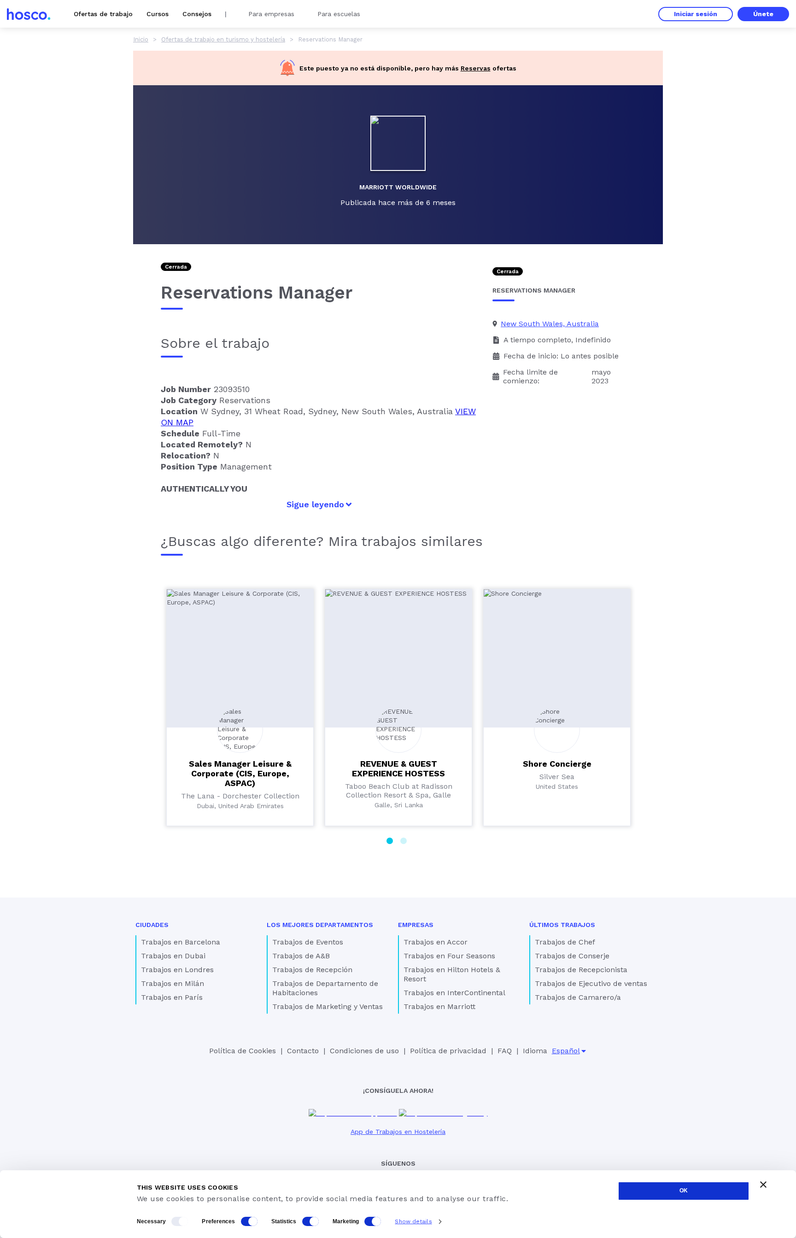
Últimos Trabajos (562, 924)
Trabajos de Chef (565, 942)
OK (683, 1190)
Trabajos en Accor (436, 942)
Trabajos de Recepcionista (581, 969)
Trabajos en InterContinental (454, 992)
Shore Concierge (557, 764)
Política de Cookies (242, 1050)
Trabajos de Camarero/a (578, 997)
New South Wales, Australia (550, 323)
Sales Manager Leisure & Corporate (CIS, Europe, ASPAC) (240, 773)
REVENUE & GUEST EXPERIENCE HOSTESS (398, 768)
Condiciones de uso (364, 1050)
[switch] (249, 1221)
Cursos (157, 14)
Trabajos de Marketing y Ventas (327, 1006)
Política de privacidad (448, 1050)
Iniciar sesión (695, 14)
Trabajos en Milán (172, 983)
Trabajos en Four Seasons (449, 955)
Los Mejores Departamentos (320, 924)
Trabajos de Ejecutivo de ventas (591, 983)
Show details (413, 1221)
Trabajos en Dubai (173, 955)
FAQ (505, 1050)
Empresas (415, 924)
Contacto (303, 1050)
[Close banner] (763, 1184)
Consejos (196, 14)
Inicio (140, 39)
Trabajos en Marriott (439, 1006)
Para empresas (271, 14)
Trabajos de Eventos (307, 942)
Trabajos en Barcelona (180, 942)
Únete (763, 14)
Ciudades (152, 924)
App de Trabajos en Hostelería (398, 1131)
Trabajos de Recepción (312, 969)
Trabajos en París (172, 997)
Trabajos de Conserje (572, 955)
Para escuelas (338, 14)
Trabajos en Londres (177, 969)
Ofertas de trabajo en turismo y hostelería (223, 39)
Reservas (476, 68)
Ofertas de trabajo (103, 14)
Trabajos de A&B (301, 955)
